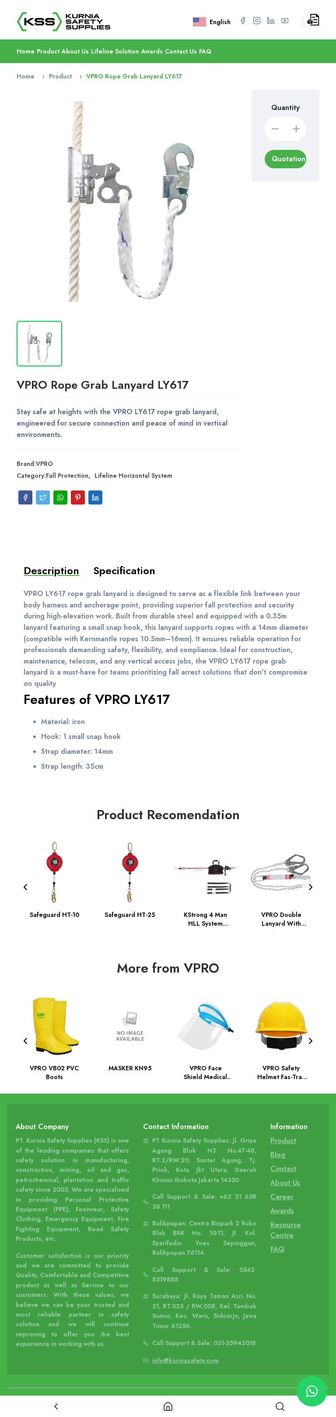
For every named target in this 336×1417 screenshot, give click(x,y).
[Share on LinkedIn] (95, 497)
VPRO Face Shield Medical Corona (205, 1072)
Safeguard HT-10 (54, 914)
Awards (152, 51)
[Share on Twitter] (43, 497)
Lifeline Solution (115, 51)
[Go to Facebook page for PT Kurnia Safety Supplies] (243, 21)
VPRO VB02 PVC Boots (54, 1072)
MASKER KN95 (129, 1068)
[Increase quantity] (296, 128)
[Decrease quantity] (275, 128)
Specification (124, 570)
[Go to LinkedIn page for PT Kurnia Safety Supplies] (271, 21)
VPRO (44, 463)
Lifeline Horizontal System (133, 475)
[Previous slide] (25, 887)
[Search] (280, 1406)
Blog (277, 1155)
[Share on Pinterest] (78, 497)
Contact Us (181, 51)
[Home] (168, 1406)
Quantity (285, 108)
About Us (75, 51)
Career (282, 1197)
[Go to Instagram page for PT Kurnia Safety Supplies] (257, 21)
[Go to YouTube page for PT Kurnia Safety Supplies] (285, 21)
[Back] (56, 1406)
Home (26, 51)
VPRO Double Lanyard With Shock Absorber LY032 (281, 918)
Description (51, 570)
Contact (283, 1169)
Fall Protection (67, 475)
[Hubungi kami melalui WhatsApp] (312, 1391)
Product (48, 51)
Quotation (288, 159)
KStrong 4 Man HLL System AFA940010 (205, 918)
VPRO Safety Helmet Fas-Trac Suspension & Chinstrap (281, 1072)
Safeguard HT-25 (130, 914)
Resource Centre (285, 1230)
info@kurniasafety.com (185, 1360)
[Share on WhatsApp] (60, 497)
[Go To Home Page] (76, 22)
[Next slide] (310, 887)
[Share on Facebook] (25, 497)
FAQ (205, 51)
